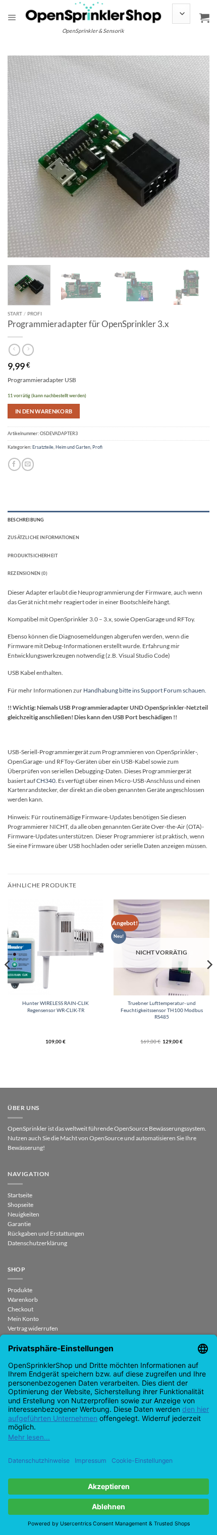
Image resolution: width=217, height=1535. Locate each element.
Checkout (20, 1309)
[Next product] (14, 350)
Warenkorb (23, 1299)
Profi (34, 313)
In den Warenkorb (44, 411)
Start (15, 313)
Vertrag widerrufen (33, 1328)
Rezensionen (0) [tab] (27, 573)
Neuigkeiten (23, 1214)
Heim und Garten (73, 447)
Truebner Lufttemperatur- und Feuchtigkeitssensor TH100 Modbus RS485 (162, 1009)
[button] (12, 17)
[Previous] (24, 156)
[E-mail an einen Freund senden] (28, 464)
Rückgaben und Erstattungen (46, 1233)
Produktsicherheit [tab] (33, 555)
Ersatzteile (42, 447)
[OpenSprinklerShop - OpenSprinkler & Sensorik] (93, 12)
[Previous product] (28, 350)
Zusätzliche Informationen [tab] (43, 537)
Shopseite (20, 1204)
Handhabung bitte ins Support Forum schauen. (144, 690)
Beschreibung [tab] (26, 519)
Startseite (20, 1195)
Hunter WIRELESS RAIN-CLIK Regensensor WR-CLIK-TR (55, 1006)
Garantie (19, 1224)
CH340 (46, 780)
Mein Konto (23, 1318)
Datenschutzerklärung (37, 1243)
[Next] (193, 156)
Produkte (20, 1290)
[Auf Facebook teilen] (14, 464)
